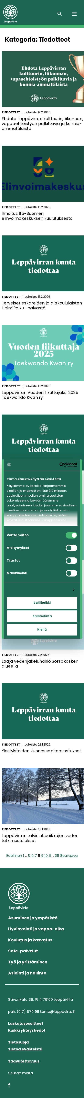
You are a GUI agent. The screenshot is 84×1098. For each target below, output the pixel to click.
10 (46, 855)
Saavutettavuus (24, 1061)
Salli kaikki (42, 603)
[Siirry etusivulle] (27, 14)
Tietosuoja (18, 1042)
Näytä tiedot (58, 590)
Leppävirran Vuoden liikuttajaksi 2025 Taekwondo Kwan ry (40, 395)
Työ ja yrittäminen (27, 962)
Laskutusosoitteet (25, 1023)
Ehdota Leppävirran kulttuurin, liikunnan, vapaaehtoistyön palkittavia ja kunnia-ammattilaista (42, 123)
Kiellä (42, 629)
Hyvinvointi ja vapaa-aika (36, 929)
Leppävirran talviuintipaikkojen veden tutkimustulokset (40, 838)
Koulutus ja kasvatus (30, 940)
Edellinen (14, 855)
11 (50, 855)
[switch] (71, 548)
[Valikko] (74, 13)
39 (57, 855)
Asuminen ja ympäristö (32, 918)
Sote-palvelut (23, 951)
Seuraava (69, 855)
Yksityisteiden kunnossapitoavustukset (41, 751)
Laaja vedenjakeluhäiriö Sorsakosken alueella (40, 663)
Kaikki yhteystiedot (26, 1030)
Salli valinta (42, 616)
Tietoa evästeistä (25, 1049)
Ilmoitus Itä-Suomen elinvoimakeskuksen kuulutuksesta (37, 216)
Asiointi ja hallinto (27, 973)
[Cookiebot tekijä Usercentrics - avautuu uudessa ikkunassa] (59, 465)
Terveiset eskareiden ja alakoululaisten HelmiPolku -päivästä (42, 305)
